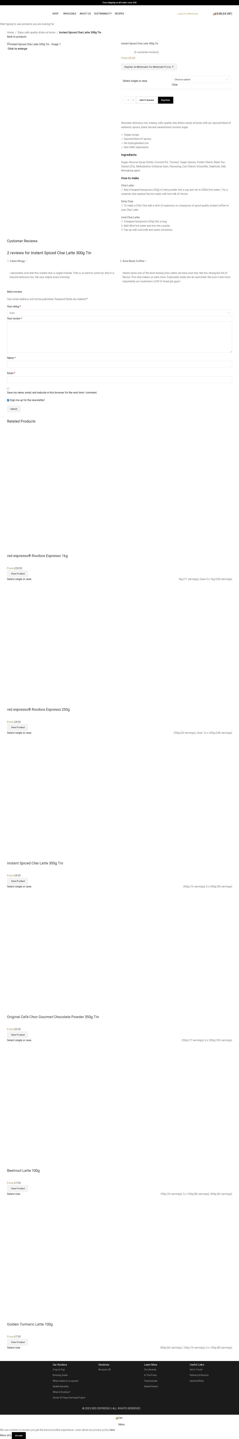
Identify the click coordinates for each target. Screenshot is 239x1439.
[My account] (209, 15)
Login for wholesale (187, 13)
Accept (19, 1435)
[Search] (204, 14)
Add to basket (146, 100)
